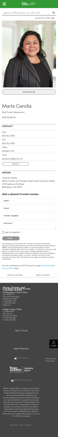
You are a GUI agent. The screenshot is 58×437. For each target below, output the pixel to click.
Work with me (29, 92)
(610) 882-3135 (8, 151)
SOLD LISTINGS (43, 275)
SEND (10, 238)
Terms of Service (8, 268)
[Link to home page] (29, 4)
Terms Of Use (50, 359)
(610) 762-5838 (8, 136)
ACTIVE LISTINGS (15, 275)
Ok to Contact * (13, 232)
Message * (9, 223)
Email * (7, 208)
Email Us (6, 305)
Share (53, 346)
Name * (7, 201)
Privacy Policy (46, 266)
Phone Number (11, 216)
